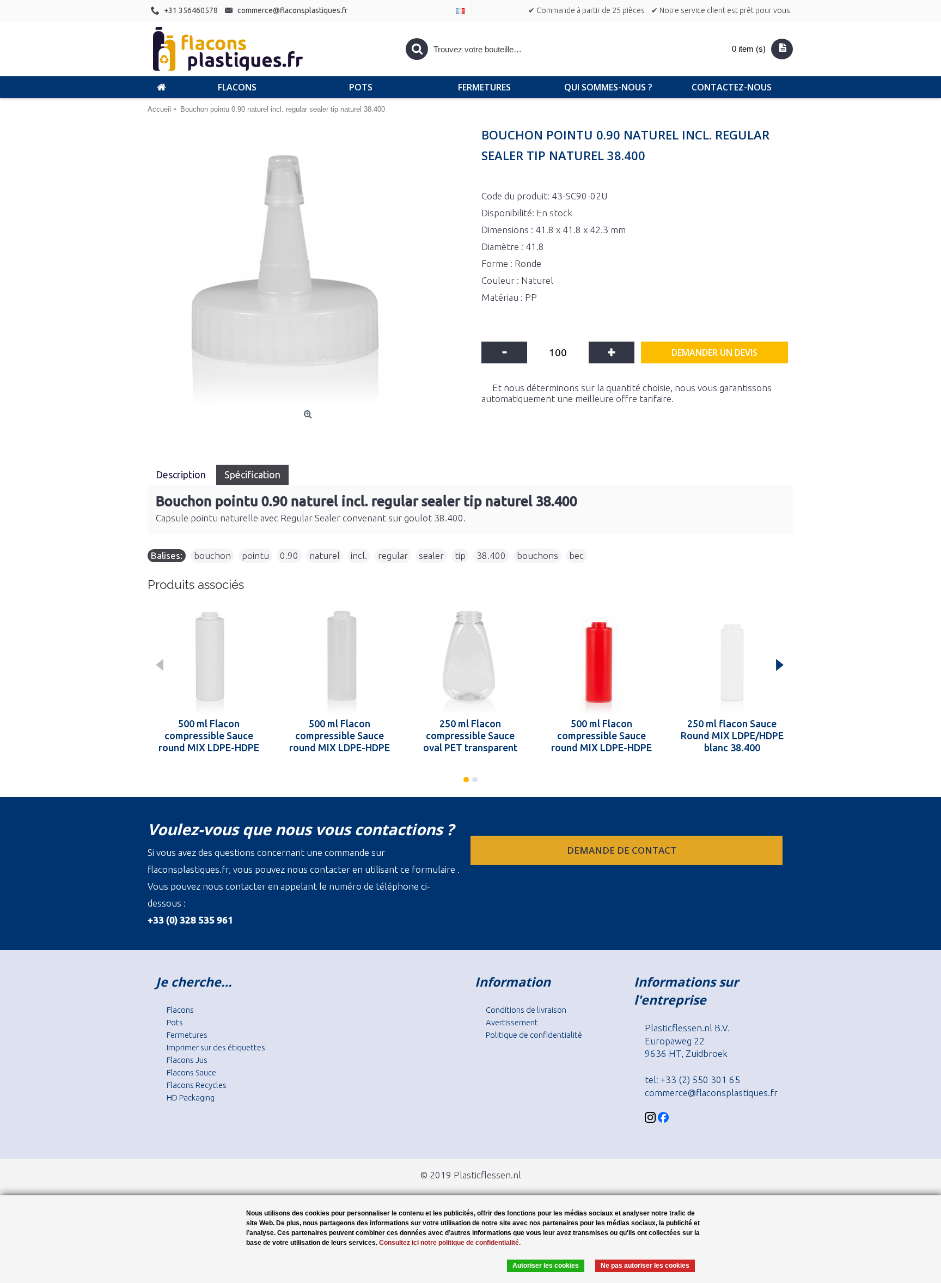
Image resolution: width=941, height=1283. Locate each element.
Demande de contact (623, 850)
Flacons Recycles (197, 1085)
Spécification (252, 474)
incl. (359, 555)
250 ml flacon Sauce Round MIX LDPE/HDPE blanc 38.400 (732, 735)
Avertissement (512, 1022)
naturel (324, 555)
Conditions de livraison (526, 1009)
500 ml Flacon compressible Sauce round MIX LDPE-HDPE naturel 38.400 (339, 735)
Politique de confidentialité (534, 1034)
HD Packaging (191, 1097)
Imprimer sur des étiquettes (216, 1047)
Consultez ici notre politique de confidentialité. (450, 1242)
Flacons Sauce (191, 1072)
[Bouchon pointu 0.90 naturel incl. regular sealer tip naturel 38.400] (309, 268)
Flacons (180, 1009)
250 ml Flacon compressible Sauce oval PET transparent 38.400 (470, 735)
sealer (431, 555)
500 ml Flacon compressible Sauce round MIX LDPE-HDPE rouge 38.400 (601, 735)
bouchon (212, 555)
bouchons (537, 555)
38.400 (491, 555)
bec (576, 555)
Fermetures (187, 1034)
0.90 (289, 555)
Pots (175, 1022)
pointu (255, 555)
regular (393, 555)
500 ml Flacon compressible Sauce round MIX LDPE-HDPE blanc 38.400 (208, 735)
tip (460, 555)
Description (182, 474)
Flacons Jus (187, 1060)
